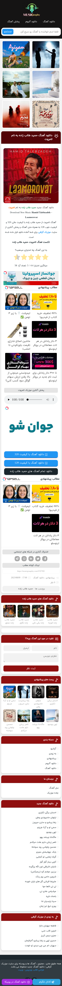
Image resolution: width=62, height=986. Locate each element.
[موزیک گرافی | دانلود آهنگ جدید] (31, 10)
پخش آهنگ (13, 21)
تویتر (37, 558)
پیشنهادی (50, 577)
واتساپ (24, 558)
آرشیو (53, 748)
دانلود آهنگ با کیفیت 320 (29, 454)
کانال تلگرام (45, 982)
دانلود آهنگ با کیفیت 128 (29, 463)
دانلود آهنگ (49, 21)
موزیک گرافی (44, 232)
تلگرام (17, 558)
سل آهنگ (54, 788)
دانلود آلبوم (31, 21)
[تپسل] (5, 273)
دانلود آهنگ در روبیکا (15, 982)
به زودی (52, 753)
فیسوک (44, 558)
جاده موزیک (53, 793)
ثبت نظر (31, 668)
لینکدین (31, 558)
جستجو (8, 31)
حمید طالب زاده (25, 588)
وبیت (20, 970)
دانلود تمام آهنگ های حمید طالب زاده (31, 471)
